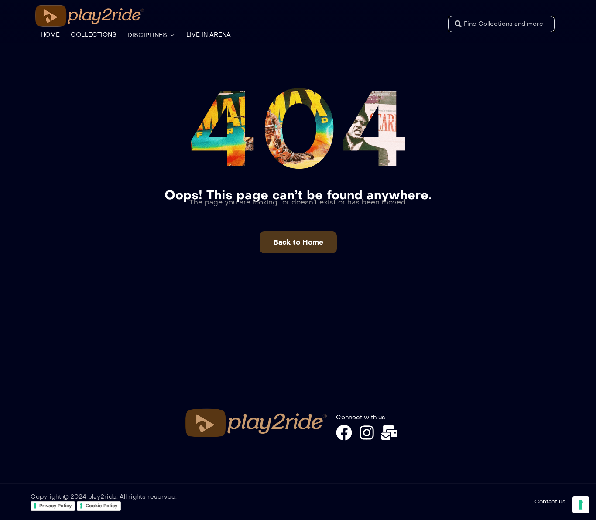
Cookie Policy (101, 506)
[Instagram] (367, 433)
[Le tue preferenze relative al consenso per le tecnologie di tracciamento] (580, 504)
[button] (298, 242)
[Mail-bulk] (389, 433)
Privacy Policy (55, 506)
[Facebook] (344, 433)
